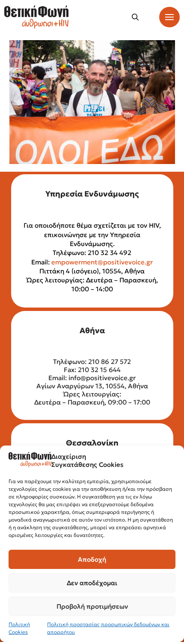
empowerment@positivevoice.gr (102, 262)
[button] (135, 17)
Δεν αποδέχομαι (92, 583)
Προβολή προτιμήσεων (92, 606)
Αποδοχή (92, 559)
